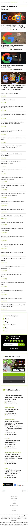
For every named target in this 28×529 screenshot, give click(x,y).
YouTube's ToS (21, 526)
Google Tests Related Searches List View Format (12, 215)
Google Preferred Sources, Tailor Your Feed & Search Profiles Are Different (13, 471)
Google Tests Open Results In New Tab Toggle (11, 298)
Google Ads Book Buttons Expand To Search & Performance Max (12, 442)
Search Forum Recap (9, 407)
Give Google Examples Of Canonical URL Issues (12, 222)
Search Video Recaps (9, 419)
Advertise (14, 507)
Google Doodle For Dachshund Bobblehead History (12, 209)
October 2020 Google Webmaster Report (10, 93)
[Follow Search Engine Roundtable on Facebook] (11, 341)
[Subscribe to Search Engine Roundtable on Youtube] (19, 341)
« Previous (4, 490)
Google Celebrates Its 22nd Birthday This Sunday (12, 252)
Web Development (22, 518)
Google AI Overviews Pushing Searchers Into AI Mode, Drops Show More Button (14, 397)
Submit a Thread (14, 496)
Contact (14, 510)
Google (6, 393)
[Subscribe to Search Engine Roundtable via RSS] (22, 341)
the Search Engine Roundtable (12, 515)
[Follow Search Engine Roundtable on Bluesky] (16, 341)
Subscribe (21, 344)
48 (6, 403)
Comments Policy (14, 505)
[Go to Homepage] (9, 2)
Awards (14, 500)
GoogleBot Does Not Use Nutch (8, 99)
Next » (25, 490)
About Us (14, 503)
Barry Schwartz (18, 29)
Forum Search (14, 498)
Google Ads (7, 439)
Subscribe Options (14, 348)
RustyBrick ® (13, 518)
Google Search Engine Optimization (13, 452)
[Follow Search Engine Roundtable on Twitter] (14, 341)
